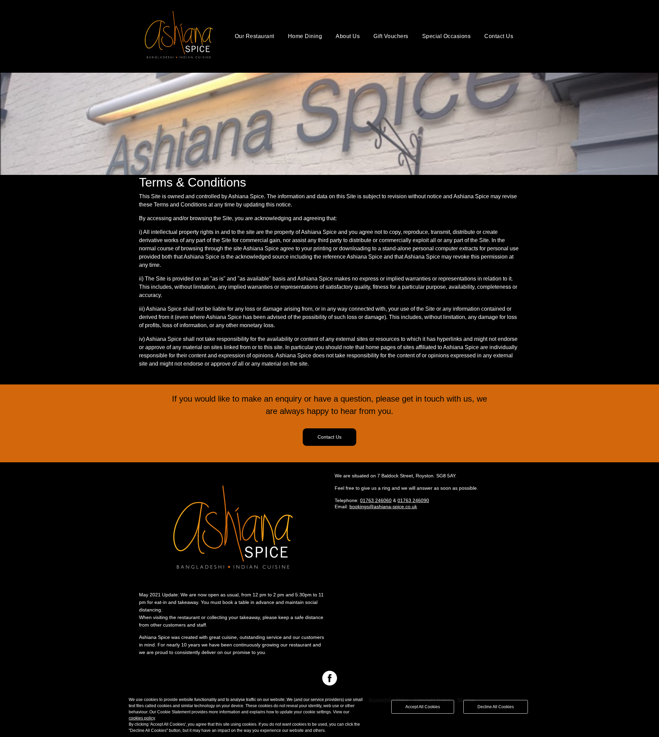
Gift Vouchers (390, 36)
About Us (348, 36)
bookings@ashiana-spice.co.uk (383, 506)
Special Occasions (446, 36)
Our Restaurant (254, 36)
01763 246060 (376, 500)
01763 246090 (413, 500)
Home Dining (305, 36)
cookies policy (142, 718)
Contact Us (498, 36)
